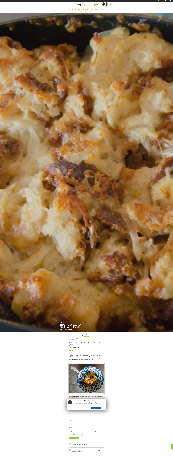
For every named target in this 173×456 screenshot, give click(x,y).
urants (72, 397)
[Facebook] (165, 0)
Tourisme (5, 0)
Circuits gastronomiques (86, 11)
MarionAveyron (69, 329)
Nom (70, 420)
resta (70, 397)
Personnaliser (86, 408)
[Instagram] (167, 0)
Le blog (86, 5)
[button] (110, 4)
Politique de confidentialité (86, 404)
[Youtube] (168, 0)
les (102, 396)
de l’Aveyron (75, 397)
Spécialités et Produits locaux (81, 9)
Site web (70, 427)
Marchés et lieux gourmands (97, 9)
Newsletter (172, 447)
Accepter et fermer (96, 408)
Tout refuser (76, 408)
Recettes (71, 9)
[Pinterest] (170, 0)
